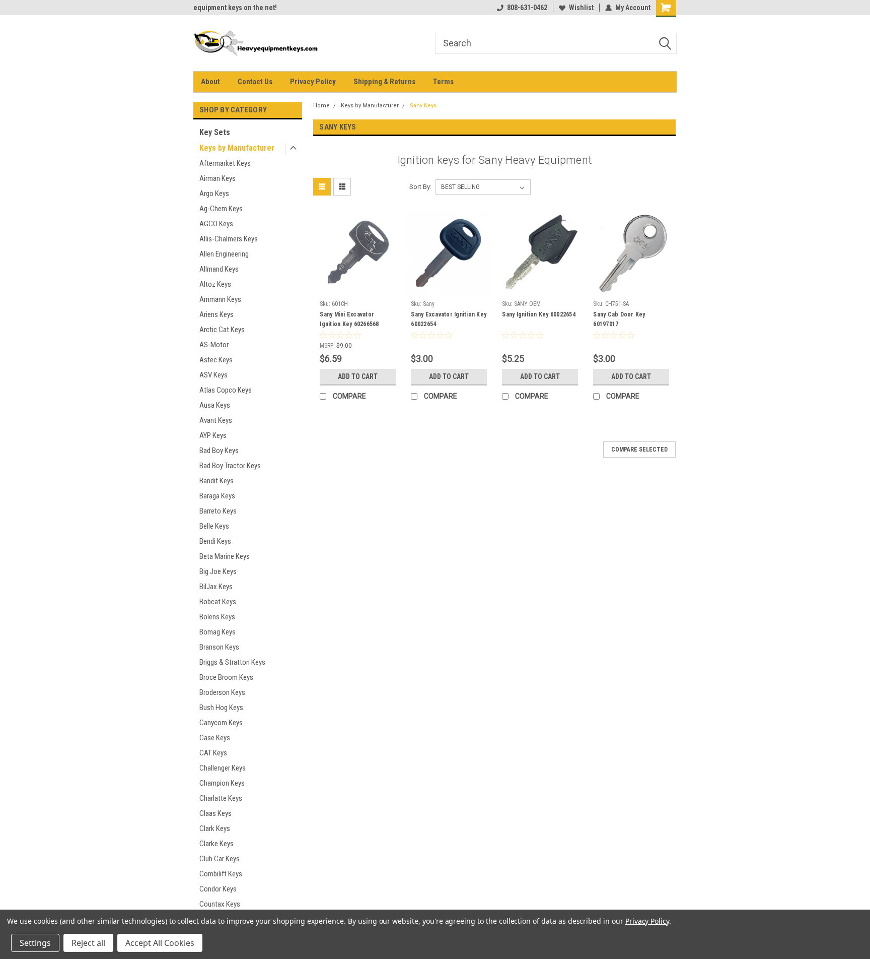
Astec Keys (216, 359)
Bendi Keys (215, 541)
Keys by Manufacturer (236, 148)
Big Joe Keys (218, 571)
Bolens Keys (217, 616)
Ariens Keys (216, 314)
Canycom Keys (221, 722)
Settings (35, 942)
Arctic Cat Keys (222, 329)
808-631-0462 (527, 8)
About (210, 81)
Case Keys (214, 737)
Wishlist (581, 8)
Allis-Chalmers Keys (228, 238)
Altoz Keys (215, 284)
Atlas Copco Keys (225, 390)
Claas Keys (215, 813)
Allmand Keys (219, 269)
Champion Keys (222, 783)
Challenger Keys (222, 768)
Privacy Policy (313, 81)
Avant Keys (215, 420)
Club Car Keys (219, 858)
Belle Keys (214, 526)
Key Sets (214, 132)
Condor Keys (218, 888)
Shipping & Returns (384, 81)
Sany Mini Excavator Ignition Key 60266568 (349, 319)
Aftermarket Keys (225, 163)
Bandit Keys (216, 480)
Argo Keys (214, 193)
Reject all (88, 942)
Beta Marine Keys (224, 556)
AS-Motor (214, 344)
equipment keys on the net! (235, 8)
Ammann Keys (220, 299)
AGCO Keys (216, 223)
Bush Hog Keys (221, 707)
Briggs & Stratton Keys (232, 662)
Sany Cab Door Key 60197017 (619, 319)
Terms (443, 81)
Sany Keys (423, 105)
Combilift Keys (220, 873)
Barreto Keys (218, 511)
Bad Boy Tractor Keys (230, 465)
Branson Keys (219, 647)
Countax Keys (219, 904)
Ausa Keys (214, 405)
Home (321, 105)
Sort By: (420, 186)
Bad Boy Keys (219, 450)
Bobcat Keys (217, 601)
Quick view (358, 288)
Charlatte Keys (220, 798)
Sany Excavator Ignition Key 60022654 (448, 319)
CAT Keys (213, 752)
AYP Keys (213, 435)
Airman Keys (217, 178)
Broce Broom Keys (226, 677)
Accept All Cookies (159, 942)
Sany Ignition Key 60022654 (538, 314)
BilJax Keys (216, 586)
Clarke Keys (216, 843)
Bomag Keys (217, 631)
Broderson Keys (222, 692)
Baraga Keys (217, 495)
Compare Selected (639, 449)
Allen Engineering (224, 254)
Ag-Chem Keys (221, 208)
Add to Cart (358, 376)
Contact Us (255, 81)
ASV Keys (213, 374)
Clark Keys (214, 828)
